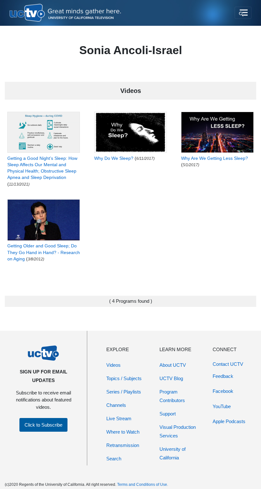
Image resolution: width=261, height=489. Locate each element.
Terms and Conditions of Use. (142, 484)
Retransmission (122, 445)
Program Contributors (172, 396)
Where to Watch (122, 432)
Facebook (223, 391)
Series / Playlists (123, 391)
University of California (172, 453)
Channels (116, 405)
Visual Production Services (177, 431)
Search (113, 458)
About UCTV (172, 365)
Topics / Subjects (124, 378)
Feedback (223, 376)
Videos (113, 365)
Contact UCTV (228, 364)
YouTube (222, 406)
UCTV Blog (171, 378)
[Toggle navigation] (243, 13)
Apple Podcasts (229, 421)
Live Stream (118, 418)
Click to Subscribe (43, 425)
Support (167, 413)
